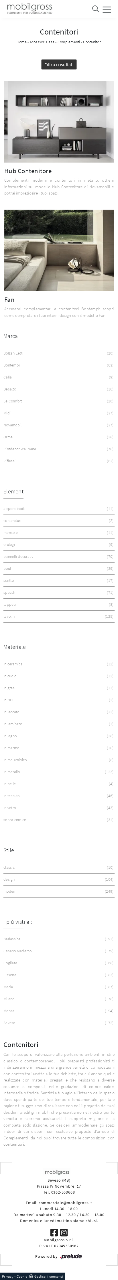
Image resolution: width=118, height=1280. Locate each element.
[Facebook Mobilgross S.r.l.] (55, 1232)
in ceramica (57, 664)
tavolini (57, 616)
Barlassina (57, 938)
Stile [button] (8, 850)
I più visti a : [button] (17, 921)
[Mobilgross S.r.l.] (29, 9)
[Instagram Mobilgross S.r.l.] (64, 1232)
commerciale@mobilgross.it (65, 1202)
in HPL (57, 699)
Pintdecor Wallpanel (57, 448)
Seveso (57, 1022)
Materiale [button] (14, 646)
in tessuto (57, 795)
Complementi (69, 41)
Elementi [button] (14, 491)
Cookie (22, 1276)
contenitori (57, 520)
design (57, 879)
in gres (57, 687)
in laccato (57, 711)
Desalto (57, 389)
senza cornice (57, 819)
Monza (57, 1010)
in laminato (57, 723)
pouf (57, 568)
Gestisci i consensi (48, 1276)
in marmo (57, 747)
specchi (57, 592)
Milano (57, 998)
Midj (57, 413)
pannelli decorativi (57, 556)
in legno (57, 735)
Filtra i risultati (59, 64)
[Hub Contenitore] (59, 122)
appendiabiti (57, 508)
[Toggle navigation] (107, 9)
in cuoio (57, 676)
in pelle (57, 783)
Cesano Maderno (57, 950)
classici (57, 867)
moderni (57, 891)
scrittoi (57, 580)
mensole (57, 532)
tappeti (57, 604)
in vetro (57, 807)
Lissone (57, 974)
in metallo (57, 771)
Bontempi (57, 365)
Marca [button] (10, 335)
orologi (57, 544)
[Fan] (59, 250)
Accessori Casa (42, 41)
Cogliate (57, 962)
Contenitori (92, 41)
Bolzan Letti (57, 353)
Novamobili (57, 425)
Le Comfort (57, 401)
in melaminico (57, 759)
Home (22, 41)
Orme (57, 437)
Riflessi (57, 460)
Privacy (7, 1276)
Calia (57, 377)
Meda (57, 986)
